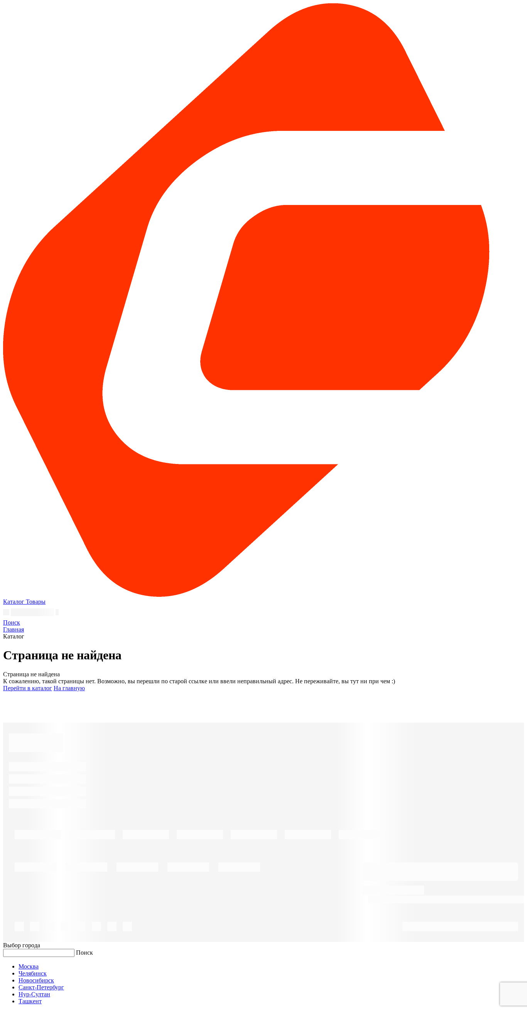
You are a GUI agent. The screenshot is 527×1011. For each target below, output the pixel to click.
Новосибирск (36, 980)
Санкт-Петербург (41, 987)
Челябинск (33, 973)
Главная (13, 629)
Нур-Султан (34, 994)
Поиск (84, 952)
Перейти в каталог (27, 688)
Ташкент (30, 1001)
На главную (69, 688)
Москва (29, 966)
